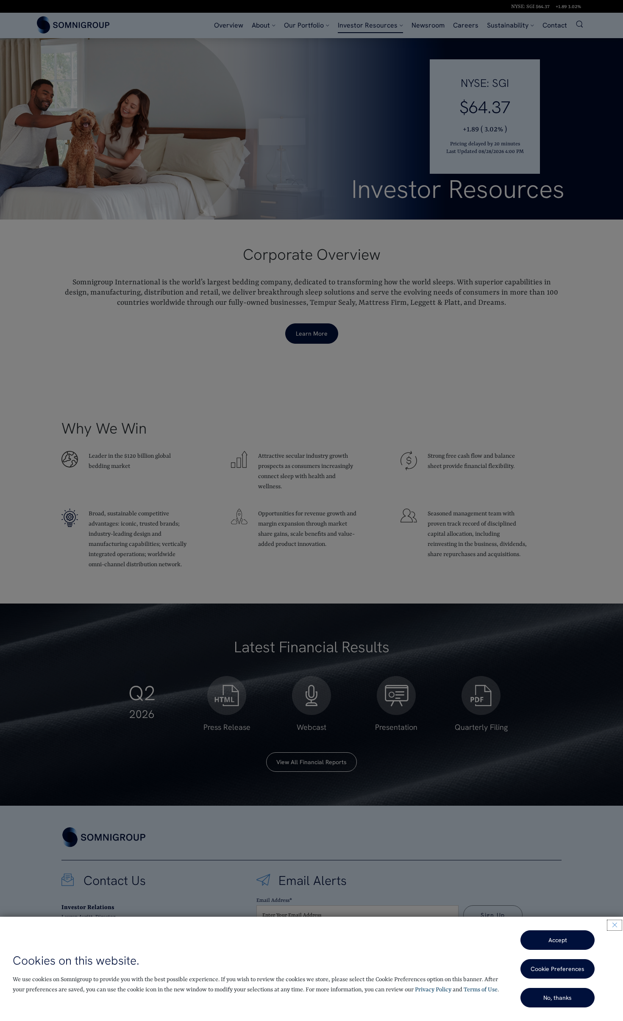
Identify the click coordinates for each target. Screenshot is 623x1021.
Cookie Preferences (557, 969)
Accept (557, 940)
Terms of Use (481, 989)
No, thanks (557, 998)
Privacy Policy (433, 989)
